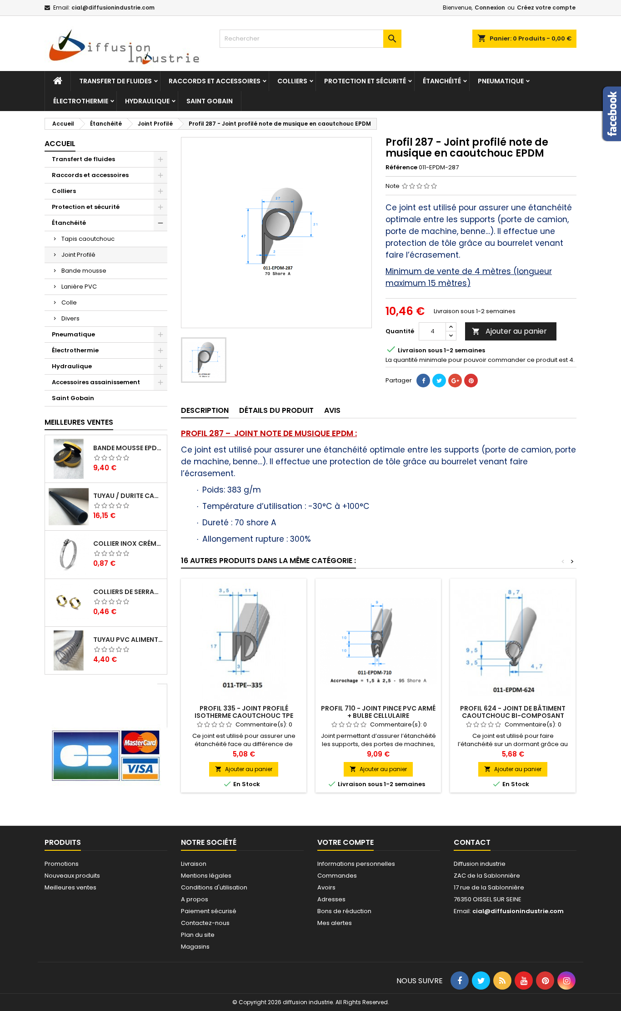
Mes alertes (334, 923)
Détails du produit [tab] (276, 410)
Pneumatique (501, 81)
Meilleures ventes (70, 887)
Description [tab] (205, 410)
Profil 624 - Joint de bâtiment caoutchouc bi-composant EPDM (513, 715)
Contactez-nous (205, 923)
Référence (401, 167)
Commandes (337, 875)
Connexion (490, 7)
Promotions (62, 863)
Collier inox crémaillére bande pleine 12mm (128, 543)
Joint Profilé (78, 254)
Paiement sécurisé (208, 911)
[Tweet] (439, 380)
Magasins (195, 946)
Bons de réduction (344, 911)
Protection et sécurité (365, 81)
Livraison (193, 863)
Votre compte (345, 842)
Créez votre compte (546, 7)
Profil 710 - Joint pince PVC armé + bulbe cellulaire (378, 712)
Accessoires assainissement (96, 382)
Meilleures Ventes (79, 422)
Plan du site (198, 934)
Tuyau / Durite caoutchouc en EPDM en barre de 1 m (128, 495)
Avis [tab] (332, 410)
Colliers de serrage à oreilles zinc (128, 591)
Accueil (60, 143)
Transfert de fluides (115, 81)
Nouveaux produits (72, 875)
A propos (194, 899)
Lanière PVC (79, 286)
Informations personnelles (356, 863)
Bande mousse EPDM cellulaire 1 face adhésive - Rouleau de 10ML (128, 448)
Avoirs (326, 887)
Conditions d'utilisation (214, 887)
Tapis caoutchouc (88, 238)
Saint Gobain (209, 101)
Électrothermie (80, 101)
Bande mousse (83, 270)
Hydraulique (147, 101)
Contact (472, 842)
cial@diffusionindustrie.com (113, 7)
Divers (70, 318)
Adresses (331, 899)
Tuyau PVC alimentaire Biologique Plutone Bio (128, 639)
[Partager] (423, 380)
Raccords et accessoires (214, 81)
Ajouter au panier (509, 331)
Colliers (292, 81)
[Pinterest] (471, 380)
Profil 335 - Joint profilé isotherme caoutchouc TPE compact (244, 715)
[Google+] (455, 380)
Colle (69, 302)
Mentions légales (206, 875)
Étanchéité (442, 81)
